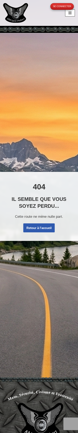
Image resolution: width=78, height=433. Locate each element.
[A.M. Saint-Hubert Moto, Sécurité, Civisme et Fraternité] (15, 13)
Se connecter (62, 6)
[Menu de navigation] (70, 12)
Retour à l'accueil (39, 228)
